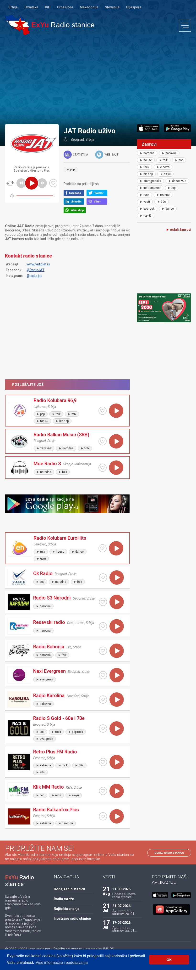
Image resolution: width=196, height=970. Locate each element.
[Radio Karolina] (19, 699)
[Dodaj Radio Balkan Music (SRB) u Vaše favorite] (102, 441)
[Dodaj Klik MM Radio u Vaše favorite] (103, 791)
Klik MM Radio (48, 787)
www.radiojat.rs (38, 264)
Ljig (68, 647)
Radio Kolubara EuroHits (60, 538)
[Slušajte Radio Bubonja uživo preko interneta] (116, 651)
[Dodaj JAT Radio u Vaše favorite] (53, 183)
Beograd (77, 139)
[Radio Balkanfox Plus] (19, 816)
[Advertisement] (98, 79)
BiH (47, 7)
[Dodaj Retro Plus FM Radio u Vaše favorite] (103, 762)
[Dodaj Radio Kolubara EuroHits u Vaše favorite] (102, 548)
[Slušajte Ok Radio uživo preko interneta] (116, 577)
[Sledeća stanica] (42, 183)
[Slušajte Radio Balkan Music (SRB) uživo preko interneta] (116, 441)
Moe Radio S (47, 463)
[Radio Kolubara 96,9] (19, 410)
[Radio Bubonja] (19, 650)
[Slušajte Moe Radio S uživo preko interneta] (116, 467)
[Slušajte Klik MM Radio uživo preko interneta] (116, 791)
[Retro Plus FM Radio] (19, 761)
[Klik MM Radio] (19, 790)
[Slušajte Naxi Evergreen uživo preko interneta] (116, 675)
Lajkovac (40, 407)
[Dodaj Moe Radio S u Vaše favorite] (102, 468)
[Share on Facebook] (75, 195)
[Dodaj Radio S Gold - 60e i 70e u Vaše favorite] (103, 728)
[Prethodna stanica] (21, 183)
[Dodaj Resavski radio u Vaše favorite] (103, 626)
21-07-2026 (121, 906)
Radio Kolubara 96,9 (55, 400)
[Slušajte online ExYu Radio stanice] (17, 24)
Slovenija (112, 7)
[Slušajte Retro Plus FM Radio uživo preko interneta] (116, 762)
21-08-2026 (121, 889)
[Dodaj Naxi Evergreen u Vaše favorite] (103, 675)
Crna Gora (65, 7)
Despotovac (75, 623)
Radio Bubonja (48, 647)
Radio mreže (64, 899)
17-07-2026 (121, 923)
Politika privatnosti (68, 949)
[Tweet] (98, 195)
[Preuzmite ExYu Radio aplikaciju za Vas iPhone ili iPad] (148, 128)
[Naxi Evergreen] (19, 675)
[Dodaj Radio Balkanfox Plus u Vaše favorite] (103, 816)
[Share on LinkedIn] (75, 203)
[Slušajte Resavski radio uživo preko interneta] (116, 626)
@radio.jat (34, 276)
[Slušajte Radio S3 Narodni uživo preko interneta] (116, 602)
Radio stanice (63, 25)
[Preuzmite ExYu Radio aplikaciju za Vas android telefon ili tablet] (177, 128)
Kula (69, 787)
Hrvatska (31, 7)
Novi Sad (73, 696)
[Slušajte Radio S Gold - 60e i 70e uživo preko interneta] (116, 728)
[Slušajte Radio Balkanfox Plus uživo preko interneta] (116, 816)
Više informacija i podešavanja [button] (62, 962)
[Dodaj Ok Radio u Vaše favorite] (103, 577)
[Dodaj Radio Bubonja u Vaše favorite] (103, 651)
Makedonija (89, 7)
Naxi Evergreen (49, 671)
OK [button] (169, 960)
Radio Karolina (49, 695)
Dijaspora (134, 7)
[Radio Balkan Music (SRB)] (19, 441)
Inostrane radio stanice (72, 918)
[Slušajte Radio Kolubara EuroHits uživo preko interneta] (116, 548)
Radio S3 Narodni (52, 598)
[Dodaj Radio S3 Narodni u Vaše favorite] (103, 602)
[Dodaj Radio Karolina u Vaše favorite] (103, 699)
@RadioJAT (35, 270)
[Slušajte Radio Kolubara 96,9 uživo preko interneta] (116, 411)
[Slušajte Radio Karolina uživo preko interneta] (116, 699)
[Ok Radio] (19, 577)
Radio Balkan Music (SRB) (61, 434)
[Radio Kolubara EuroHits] (19, 548)
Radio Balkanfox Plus (56, 810)
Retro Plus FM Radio (55, 752)
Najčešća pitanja (66, 909)
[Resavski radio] (19, 626)
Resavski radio (49, 622)
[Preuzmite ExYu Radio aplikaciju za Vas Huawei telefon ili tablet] (171, 909)
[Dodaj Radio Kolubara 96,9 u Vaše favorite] (102, 411)
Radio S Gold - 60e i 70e (59, 718)
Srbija (13, 7)
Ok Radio (43, 573)
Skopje (68, 464)
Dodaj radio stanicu (169, 852)
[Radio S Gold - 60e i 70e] (19, 728)
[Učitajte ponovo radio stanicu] (10, 183)
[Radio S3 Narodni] (19, 601)
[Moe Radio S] (19, 467)
